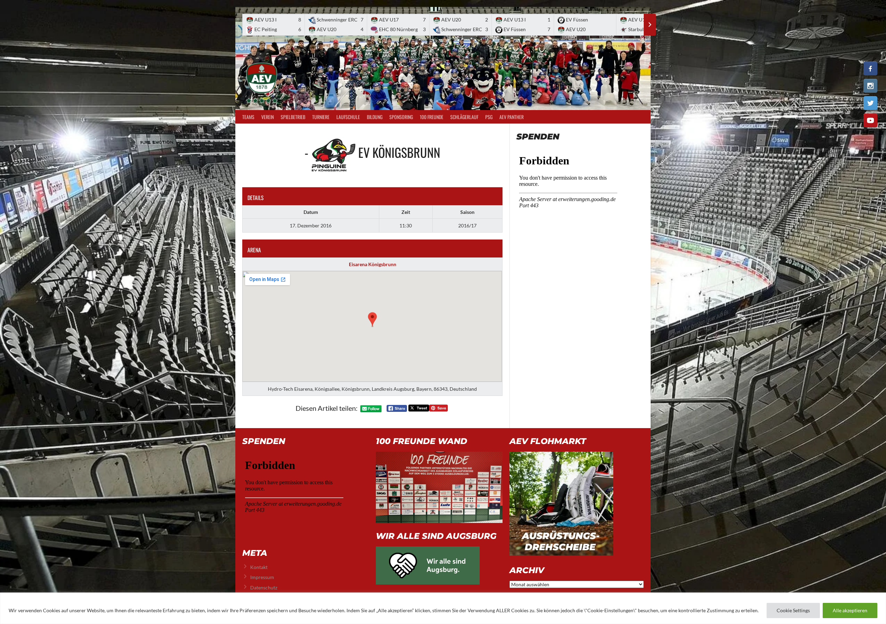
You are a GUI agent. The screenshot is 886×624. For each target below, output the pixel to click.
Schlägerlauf (464, 116)
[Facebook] (870, 68)
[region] (443, 608)
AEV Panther (511, 116)
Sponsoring (401, 116)
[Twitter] (870, 103)
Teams (248, 116)
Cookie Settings (793, 610)
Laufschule (348, 116)
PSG (488, 116)
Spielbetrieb (293, 116)
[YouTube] (870, 120)
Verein (267, 116)
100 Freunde (431, 116)
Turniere (320, 116)
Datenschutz (263, 587)
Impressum (262, 577)
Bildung (374, 116)
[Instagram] (870, 86)
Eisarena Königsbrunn (372, 264)
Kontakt (259, 567)
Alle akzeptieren (850, 610)
